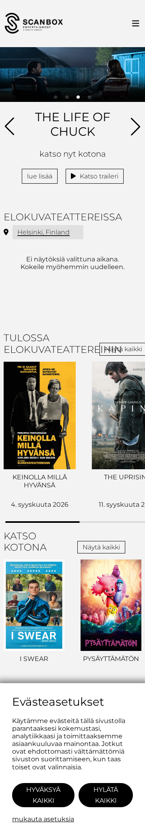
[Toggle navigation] (136, 24)
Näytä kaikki (101, 547)
